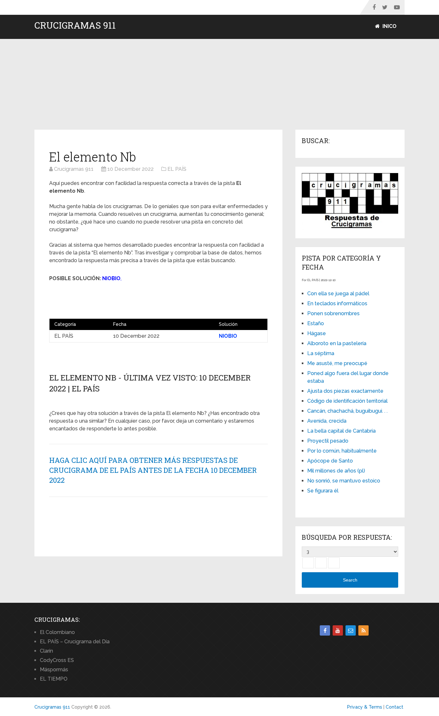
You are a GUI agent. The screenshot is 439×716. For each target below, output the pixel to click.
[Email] (350, 630)
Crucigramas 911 (75, 25)
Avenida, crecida (326, 421)
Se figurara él (322, 491)
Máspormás (54, 669)
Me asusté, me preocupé (337, 363)
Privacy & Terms (364, 707)
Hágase (316, 333)
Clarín (46, 651)
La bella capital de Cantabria (341, 431)
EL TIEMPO (53, 679)
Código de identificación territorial (347, 401)
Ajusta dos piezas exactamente (345, 391)
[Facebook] (325, 630)
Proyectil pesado (327, 441)
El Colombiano (57, 632)
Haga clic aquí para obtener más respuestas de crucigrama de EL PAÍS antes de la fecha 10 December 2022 (153, 470)
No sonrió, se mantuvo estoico (343, 481)
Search (350, 580)
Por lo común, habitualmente (342, 451)
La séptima (320, 353)
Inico (389, 26)
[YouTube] (338, 630)
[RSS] (363, 630)
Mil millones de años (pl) (336, 471)
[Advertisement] (219, 85)
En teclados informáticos (337, 303)
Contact (394, 707)
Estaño (315, 323)
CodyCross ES (57, 660)
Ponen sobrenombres (333, 313)
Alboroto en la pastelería (336, 343)
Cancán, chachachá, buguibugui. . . (347, 411)
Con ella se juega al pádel (338, 293)
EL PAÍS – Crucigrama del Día (75, 641)
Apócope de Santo (330, 461)
